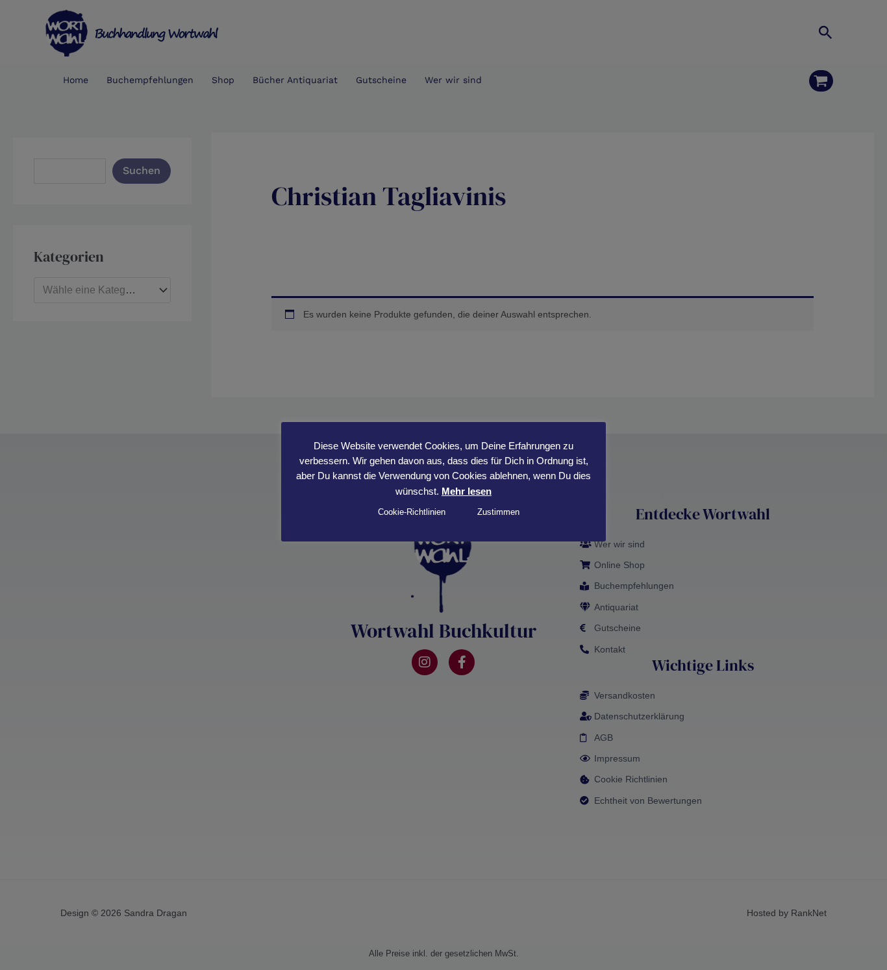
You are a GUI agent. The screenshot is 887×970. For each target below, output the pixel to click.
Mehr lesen (467, 491)
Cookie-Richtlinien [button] (411, 512)
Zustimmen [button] (498, 512)
